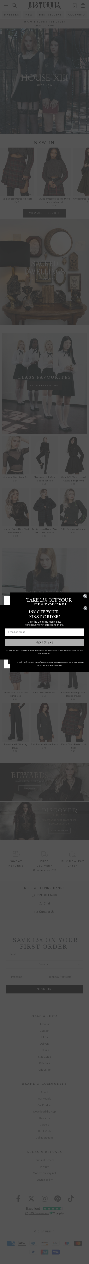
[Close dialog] (85, 596)
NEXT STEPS (44, 642)
